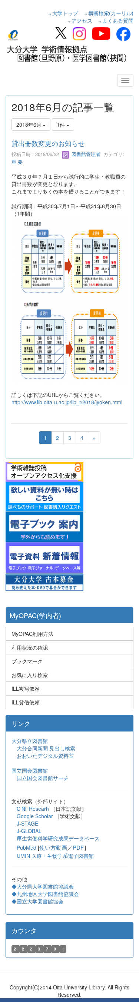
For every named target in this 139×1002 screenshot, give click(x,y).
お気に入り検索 (29, 674)
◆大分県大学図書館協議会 (42, 886)
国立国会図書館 (29, 770)
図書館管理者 (85, 153)
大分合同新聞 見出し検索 (46, 748)
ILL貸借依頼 (25, 702)
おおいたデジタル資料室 (45, 755)
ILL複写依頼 (25, 688)
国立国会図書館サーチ (43, 778)
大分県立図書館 (29, 740)
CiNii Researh (33, 808)
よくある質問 (117, 20)
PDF (78, 847)
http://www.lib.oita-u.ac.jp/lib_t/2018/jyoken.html (66, 402)
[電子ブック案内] (44, 526)
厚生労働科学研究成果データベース (58, 838)
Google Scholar (35, 816)
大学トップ (65, 13)
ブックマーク (27, 661)
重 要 (17, 161)
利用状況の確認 (29, 647)
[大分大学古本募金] (44, 581)
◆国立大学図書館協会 (38, 901)
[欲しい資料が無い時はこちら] (44, 496)
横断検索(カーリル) (110, 13)
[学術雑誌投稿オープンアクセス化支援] (44, 471)
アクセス (82, 20)
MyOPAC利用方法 (32, 633)
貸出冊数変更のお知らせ (48, 143)
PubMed (26, 847)
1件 (61, 124)
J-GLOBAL (29, 831)
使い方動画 (53, 847)
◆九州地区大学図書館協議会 (45, 894)
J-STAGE (27, 823)
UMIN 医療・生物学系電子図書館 (55, 855)
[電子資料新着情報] (44, 556)
